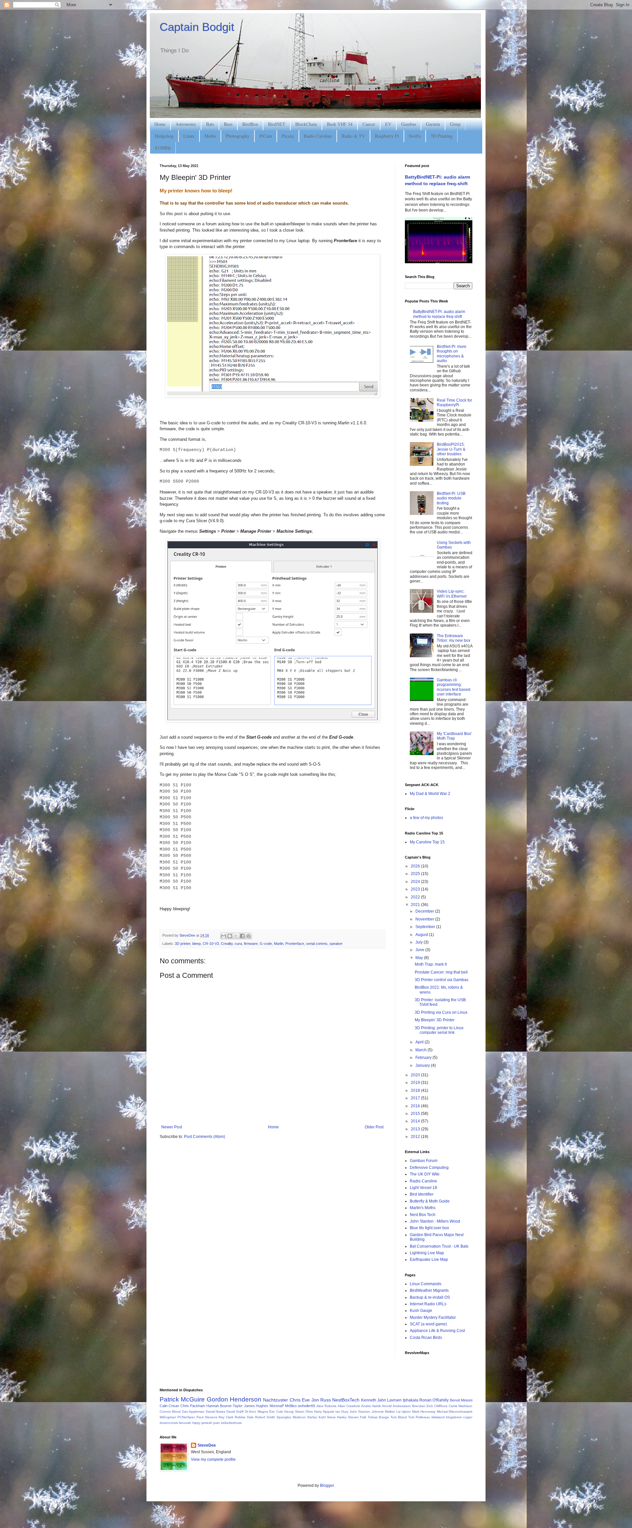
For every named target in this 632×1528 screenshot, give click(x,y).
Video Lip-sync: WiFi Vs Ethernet (451, 593)
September (425, 926)
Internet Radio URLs (428, 1304)
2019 (416, 1082)
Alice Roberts (326, 1406)
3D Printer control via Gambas (441, 979)
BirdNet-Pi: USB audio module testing (451, 498)
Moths (210, 136)
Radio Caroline (318, 136)
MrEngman (168, 1417)
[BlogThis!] (229, 936)
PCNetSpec (186, 1417)
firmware (251, 944)
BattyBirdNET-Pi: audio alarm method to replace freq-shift (439, 314)
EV (388, 124)
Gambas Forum (423, 1160)
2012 (416, 1136)
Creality (227, 944)
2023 (416, 889)
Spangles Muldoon (290, 1417)
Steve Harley (337, 1417)
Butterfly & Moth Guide (430, 1201)
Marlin (278, 944)
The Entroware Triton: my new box (453, 638)
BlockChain (306, 124)
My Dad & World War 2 (430, 793)
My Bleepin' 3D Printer (435, 1020)
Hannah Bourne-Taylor (224, 1406)
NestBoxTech (345, 1399)
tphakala (410, 1400)
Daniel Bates (215, 1411)
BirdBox (250, 124)
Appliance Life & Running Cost (437, 1330)
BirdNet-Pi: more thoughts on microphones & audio (451, 353)
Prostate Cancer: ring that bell (441, 972)
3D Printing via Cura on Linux (441, 1012)
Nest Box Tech (422, 1214)
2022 (416, 897)
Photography (238, 136)
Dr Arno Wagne (256, 1411)
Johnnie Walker (383, 1411)
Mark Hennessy (423, 1411)
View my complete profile (213, 1459)
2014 (416, 1121)
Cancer (368, 124)
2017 (416, 1098)
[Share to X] (236, 936)
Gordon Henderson (234, 1399)
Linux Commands (425, 1284)
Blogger (327, 1485)
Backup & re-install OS (430, 1297)
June (420, 950)
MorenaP (277, 1406)
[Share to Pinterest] (248, 936)
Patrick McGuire (182, 1399)
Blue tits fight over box (429, 1228)
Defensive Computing (429, 1167)
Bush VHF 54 (340, 124)
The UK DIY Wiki (424, 1174)
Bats (210, 124)
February (424, 1057)
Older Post (374, 1127)
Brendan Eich (422, 1406)
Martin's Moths (422, 1207)
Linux (189, 136)
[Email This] (223, 936)
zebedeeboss (231, 1423)
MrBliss (291, 1406)
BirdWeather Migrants (429, 1290)
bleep (196, 944)
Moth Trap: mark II (431, 964)
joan (216, 1423)
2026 (416, 866)
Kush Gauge (421, 1310)
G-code (266, 944)
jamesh (206, 1423)
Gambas (408, 124)
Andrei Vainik (371, 1406)
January (423, 1065)
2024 (416, 881)
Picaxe (288, 136)
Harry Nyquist (324, 1411)
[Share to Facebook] (242, 936)
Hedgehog (164, 136)
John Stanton (360, 1411)
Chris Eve (300, 1399)
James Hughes (256, 1406)
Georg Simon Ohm (298, 1411)
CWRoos (440, 1406)
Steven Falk (357, 1417)
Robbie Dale (244, 1417)
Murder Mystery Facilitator (433, 1317)
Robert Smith (265, 1417)
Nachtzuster (275, 1399)
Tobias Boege (378, 1417)
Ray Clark (226, 1417)
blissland (438, 1417)
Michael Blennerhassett (454, 1411)
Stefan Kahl (316, 1417)
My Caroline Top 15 (427, 842)
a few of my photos (426, 817)
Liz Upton (403, 1411)
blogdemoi (454, 1417)
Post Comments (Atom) (204, 1136)
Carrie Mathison (460, 1406)
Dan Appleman (193, 1411)
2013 (416, 1129)
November (425, 919)
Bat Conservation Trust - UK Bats (439, 1246)
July (419, 942)
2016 (416, 1106)
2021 (416, 904)
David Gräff (235, 1411)
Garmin (433, 124)
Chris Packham (192, 1406)
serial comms (317, 944)
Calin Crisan (169, 1406)
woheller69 (306, 1406)
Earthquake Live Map (429, 1259)
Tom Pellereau (419, 1417)
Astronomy (185, 124)
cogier (467, 1417)
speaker (336, 944)
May (419, 957)
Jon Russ (321, 1399)
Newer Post (171, 1127)
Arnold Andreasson (396, 1406)
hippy (196, 1423)
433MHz (163, 148)
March (421, 1050)
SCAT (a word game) (428, 1324)
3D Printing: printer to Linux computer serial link (439, 1030)
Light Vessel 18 (423, 1187)
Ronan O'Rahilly (434, 1400)
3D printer (182, 944)
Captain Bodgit (197, 26)
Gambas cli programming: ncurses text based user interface (453, 687)
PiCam (265, 136)
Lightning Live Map (427, 1253)
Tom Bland (398, 1417)
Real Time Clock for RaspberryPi (454, 402)
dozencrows (169, 1423)
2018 (416, 1090)
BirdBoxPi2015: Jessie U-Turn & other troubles (451, 449)
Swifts (415, 136)
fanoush (185, 1423)
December (425, 911)
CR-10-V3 (211, 944)
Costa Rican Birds (426, 1337)
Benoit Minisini (461, 1400)
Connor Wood (170, 1411)
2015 (416, 1113)
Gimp (455, 124)
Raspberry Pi (387, 136)
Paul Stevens (207, 1417)
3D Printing (442, 136)
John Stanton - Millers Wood (435, 1221)
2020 (416, 1075)
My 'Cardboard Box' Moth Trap (454, 736)
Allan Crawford (349, 1406)
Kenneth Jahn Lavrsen (381, 1400)
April (420, 1042)
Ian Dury (341, 1411)
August (422, 934)
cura (238, 944)
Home (160, 124)
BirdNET (276, 124)
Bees (228, 124)
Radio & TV (353, 136)
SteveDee (207, 1445)
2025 (416, 873)
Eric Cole (276, 1411)
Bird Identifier (422, 1194)
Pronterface (294, 944)
